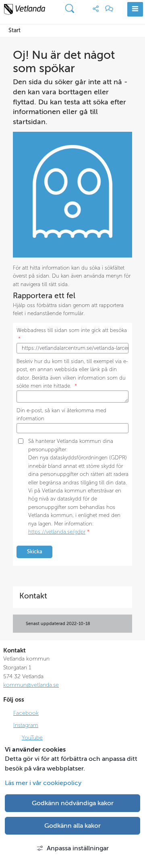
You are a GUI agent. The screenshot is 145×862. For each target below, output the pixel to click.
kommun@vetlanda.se (31, 684)
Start (14, 30)
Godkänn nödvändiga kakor (73, 803)
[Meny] (135, 9)
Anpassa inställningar (78, 848)
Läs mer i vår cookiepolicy (43, 783)
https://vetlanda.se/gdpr (56, 532)
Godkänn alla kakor (72, 825)
